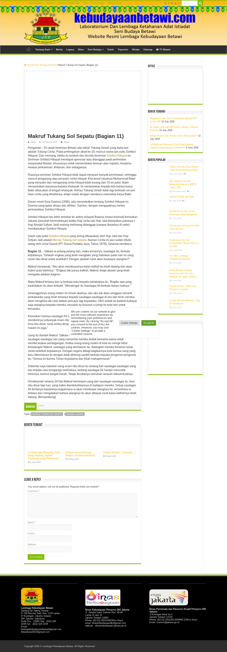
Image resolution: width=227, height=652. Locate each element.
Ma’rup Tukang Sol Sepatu (69, 239)
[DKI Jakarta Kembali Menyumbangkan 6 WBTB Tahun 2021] (159, 186)
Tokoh (110, 49)
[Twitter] (171, 3)
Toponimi (123, 49)
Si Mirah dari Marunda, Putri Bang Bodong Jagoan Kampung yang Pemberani (44, 455)
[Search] (200, 3)
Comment (33, 491)
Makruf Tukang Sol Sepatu (47, 414)
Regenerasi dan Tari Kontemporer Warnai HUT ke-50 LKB (184, 243)
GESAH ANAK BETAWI (181, 197)
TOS (85, 3)
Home (28, 49)
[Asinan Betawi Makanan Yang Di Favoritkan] (159, 305)
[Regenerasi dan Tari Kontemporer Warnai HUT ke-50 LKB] (159, 244)
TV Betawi (164, 49)
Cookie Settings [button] (129, 323)
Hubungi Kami (115, 3)
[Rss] (165, 3)
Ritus (81, 49)
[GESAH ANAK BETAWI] (159, 201)
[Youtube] (175, 3)
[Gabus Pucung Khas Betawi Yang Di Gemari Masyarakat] (159, 171)
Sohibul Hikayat (117, 155)
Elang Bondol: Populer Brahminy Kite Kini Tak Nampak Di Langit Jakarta (182, 273)
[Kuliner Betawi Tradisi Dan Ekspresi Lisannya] (159, 291)
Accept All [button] (148, 323)
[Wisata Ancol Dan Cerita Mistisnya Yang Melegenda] (159, 216)
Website (32, 544)
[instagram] (179, 3)
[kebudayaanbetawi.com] (113, 25)
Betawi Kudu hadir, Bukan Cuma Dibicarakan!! (173, 135)
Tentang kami (36, 3)
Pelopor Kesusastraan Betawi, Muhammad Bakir (80, 454)
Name (31, 522)
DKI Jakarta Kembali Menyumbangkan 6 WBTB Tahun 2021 (182, 184)
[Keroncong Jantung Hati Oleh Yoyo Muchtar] (159, 230)
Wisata (135, 49)
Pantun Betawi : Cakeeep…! (119, 452)
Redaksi (50, 3)
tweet (41, 405)
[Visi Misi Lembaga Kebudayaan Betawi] (159, 260)
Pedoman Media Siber (68, 3)
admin (33, 142)
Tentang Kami (42, 49)
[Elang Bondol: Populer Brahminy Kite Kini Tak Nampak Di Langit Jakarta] (159, 275)
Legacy (70, 49)
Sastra (53, 65)
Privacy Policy (97, 3)
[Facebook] (169, 3)
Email (31, 533)
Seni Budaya (94, 49)
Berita (59, 49)
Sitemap (147, 49)
